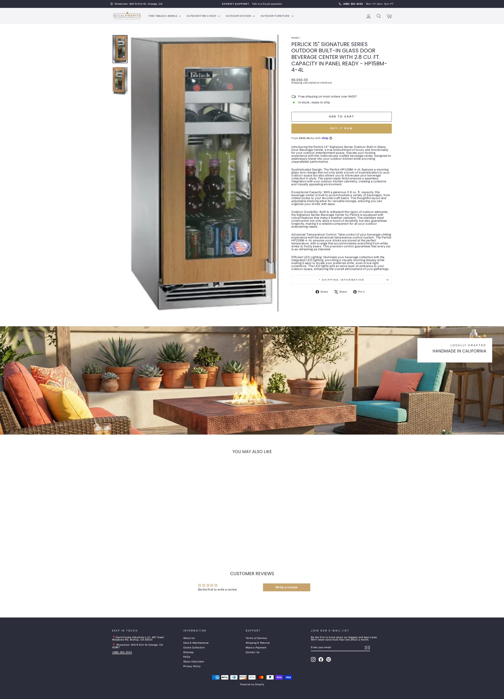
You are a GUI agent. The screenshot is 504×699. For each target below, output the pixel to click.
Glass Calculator (193, 661)
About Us (189, 638)
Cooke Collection (194, 647)
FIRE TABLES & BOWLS (163, 16)
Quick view (145, 527)
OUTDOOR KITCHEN (239, 16)
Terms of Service (256, 638)
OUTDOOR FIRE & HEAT (202, 16)
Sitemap (188, 652)
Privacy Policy (192, 666)
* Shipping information (341, 279)
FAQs (186, 656)
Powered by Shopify (252, 684)
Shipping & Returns (258, 643)
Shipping (296, 82)
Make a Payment (256, 647)
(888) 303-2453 (122, 652)
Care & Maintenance (196, 643)
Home (295, 37)
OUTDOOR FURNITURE (275, 16)
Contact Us (253, 652)
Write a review (286, 587)
